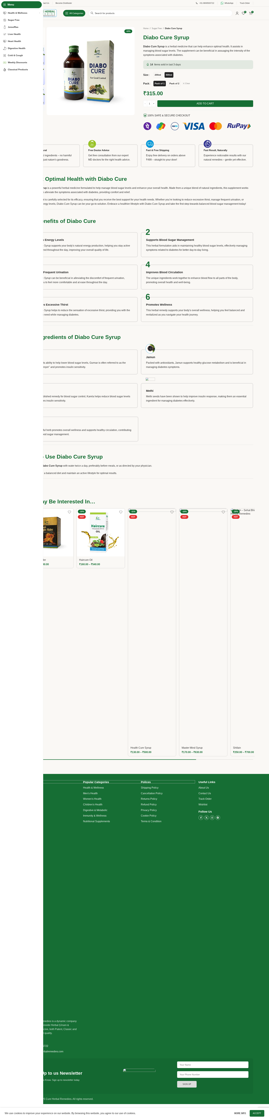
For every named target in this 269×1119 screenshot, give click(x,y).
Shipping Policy (149, 787)
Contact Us (204, 793)
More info (240, 1113)
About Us (203, 787)
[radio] (157, 75)
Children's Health (92, 804)
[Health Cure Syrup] (152, 626)
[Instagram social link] (212, 817)
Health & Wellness (93, 787)
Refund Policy (149, 804)
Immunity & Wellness (94, 815)
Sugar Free (157, 28)
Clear (187, 83)
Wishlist (202, 804)
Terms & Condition (151, 821)
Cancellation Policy (152, 793)
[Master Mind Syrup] (203, 626)
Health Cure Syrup (140, 747)
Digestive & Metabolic (95, 810)
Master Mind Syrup (192, 747)
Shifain (237, 747)
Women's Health (92, 799)
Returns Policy (149, 799)
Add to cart (205, 103)
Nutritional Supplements (96, 821)
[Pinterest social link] (217, 817)
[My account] (237, 13)
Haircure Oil (85, 560)
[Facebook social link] (200, 817)
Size (145, 75)
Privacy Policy (149, 810)
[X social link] (206, 817)
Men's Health (90, 793)
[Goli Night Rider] (49, 533)
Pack (146, 83)
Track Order (205, 799)
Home (146, 28)
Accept (257, 1113)
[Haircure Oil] (101, 533)
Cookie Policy (148, 815)
